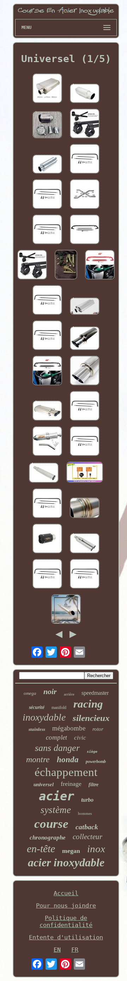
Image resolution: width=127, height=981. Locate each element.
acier (56, 796)
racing (88, 704)
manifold (59, 707)
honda (68, 759)
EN (57, 949)
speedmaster (95, 693)
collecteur (87, 836)
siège (92, 751)
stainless (37, 729)
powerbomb (96, 761)
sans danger (57, 748)
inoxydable (44, 717)
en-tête (41, 848)
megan (71, 850)
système (56, 810)
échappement (66, 772)
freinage (71, 783)
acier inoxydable (66, 862)
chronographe (48, 837)
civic (80, 737)
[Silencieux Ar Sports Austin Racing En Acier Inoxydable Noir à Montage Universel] (47, 539)
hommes (85, 813)
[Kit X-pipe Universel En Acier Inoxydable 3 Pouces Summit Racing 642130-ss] (85, 194)
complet (56, 737)
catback (86, 827)
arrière (69, 694)
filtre (93, 784)
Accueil (66, 893)
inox (96, 848)
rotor (97, 729)
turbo (87, 800)
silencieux (91, 718)
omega (30, 693)
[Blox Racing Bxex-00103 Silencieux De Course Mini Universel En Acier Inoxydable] (85, 508)
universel (44, 784)
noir (50, 691)
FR (74, 949)
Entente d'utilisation (66, 937)
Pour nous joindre (66, 905)
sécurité (36, 707)
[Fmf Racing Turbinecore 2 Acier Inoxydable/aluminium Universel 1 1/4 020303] (47, 441)
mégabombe (68, 728)
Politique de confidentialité (66, 921)
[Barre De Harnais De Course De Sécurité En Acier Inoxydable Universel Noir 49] (47, 371)
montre (38, 759)
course (51, 824)
